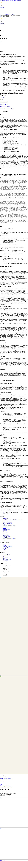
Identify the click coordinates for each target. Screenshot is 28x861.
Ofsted (1, 779)
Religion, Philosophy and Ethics (9, 538)
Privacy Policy (6, 547)
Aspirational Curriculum (5, 106)
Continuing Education (7, 522)
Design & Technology (7, 523)
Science (4, 539)
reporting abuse (6, 556)
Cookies (4, 549)
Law (3, 531)
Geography (5, 526)
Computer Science (6, 529)
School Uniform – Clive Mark (6, 778)
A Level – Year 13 (3, 104)
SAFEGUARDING (11, 14)
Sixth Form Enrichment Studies (9, 525)
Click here (2, 512)
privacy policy (3, 786)
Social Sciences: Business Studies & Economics (12, 519)
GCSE (1, 99)
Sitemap (4, 545)
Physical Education (6, 536)
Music (4, 534)
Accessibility (2, 785)
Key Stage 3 (2, 97)
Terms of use (9, 786)
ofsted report (5, 560)
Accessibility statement (7, 546)
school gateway (6, 557)
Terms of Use (5, 548)
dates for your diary (7, 559)
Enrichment (5, 520)
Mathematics (5, 532)
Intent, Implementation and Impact (7, 108)
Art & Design (5, 518)
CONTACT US (3, 14)
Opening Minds (6, 535)
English (4, 524)
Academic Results (6, 554)
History (4, 528)
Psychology (5, 537)
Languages (5, 530)
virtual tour (5, 558)
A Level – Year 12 (3, 102)
